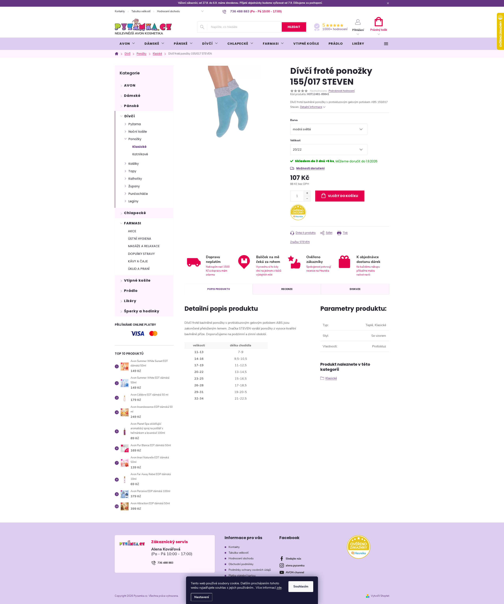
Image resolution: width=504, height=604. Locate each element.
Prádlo (131, 290)
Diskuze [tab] (355, 289)
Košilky (133, 163)
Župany (134, 186)
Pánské (131, 105)
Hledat (294, 27)
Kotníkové (140, 154)
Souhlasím (300, 586)
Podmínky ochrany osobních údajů (250, 570)
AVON (129, 85)
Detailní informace (311, 107)
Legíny (133, 201)
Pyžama (134, 124)
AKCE (132, 231)
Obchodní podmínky (241, 564)
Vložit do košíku (343, 196)
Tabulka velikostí (141, 11)
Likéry (130, 300)
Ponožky (134, 139)
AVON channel (295, 572)
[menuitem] (127, 44)
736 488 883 (165, 563)
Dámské (132, 95)
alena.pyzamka (295, 565)
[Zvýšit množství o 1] (307, 193)
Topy (132, 171)
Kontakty (120, 11)
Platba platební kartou (242, 575)
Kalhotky (135, 178)
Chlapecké (135, 212)
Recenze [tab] (287, 289)
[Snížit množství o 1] (307, 198)
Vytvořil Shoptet (380, 596)
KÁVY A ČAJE (138, 261)
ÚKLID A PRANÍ (139, 268)
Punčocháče (138, 193)
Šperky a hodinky (141, 311)
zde (279, 588)
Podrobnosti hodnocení (342, 90)
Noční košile (137, 131)
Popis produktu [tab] (218, 289)
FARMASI (132, 223)
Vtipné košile (137, 280)
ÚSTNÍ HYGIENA (139, 238)
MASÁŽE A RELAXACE (144, 246)
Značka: (300, 242)
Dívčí (129, 116)
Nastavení (201, 597)
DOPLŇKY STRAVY (141, 254)
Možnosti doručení (310, 168)
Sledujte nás (293, 559)
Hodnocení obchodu (168, 11)
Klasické (139, 146)
